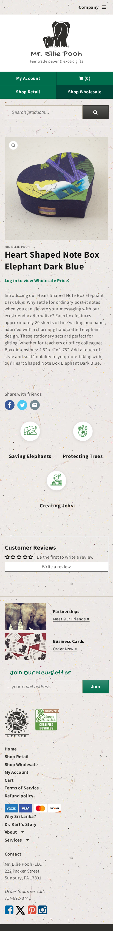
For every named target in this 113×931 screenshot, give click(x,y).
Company (92, 7)
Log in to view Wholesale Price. (37, 280)
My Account (28, 78)
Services (17, 840)
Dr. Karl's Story (21, 824)
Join (95, 686)
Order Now (63, 648)
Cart (9, 780)
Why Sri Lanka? (20, 816)
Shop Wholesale (84, 92)
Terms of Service (22, 788)
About (14, 832)
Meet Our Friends (69, 618)
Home (11, 749)
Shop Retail (28, 92)
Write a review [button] (56, 567)
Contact (13, 854)
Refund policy (19, 796)
